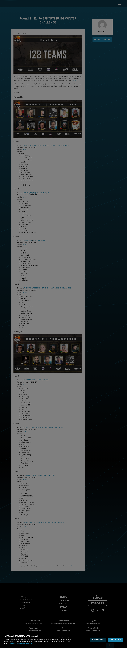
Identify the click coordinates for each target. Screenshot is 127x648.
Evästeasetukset (98, 640)
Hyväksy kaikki (115, 640)
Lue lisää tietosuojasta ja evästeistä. (21, 643)
